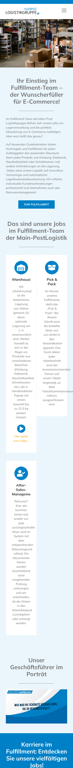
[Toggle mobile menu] (64, 10)
